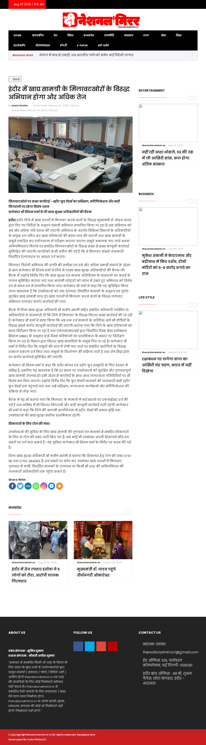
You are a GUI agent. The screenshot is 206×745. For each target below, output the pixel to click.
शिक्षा (178, 35)
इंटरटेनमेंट (19, 45)
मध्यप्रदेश (88, 35)
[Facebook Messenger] (51, 486)
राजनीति (109, 35)
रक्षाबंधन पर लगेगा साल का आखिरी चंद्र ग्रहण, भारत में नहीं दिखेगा (166, 365)
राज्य (146, 35)
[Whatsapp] (35, 486)
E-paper (82, 45)
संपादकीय (38, 35)
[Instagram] (193, 4)
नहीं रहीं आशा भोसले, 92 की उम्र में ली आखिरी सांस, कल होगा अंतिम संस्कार (167, 158)
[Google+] (181, 4)
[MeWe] (28, 486)
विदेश (70, 35)
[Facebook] (169, 4)
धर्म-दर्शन (103, 45)
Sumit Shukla (19, 105)
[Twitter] (175, 4)
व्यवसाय (128, 35)
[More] (59, 486)
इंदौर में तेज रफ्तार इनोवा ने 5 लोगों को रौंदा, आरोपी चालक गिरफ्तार (36, 575)
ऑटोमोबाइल (42, 45)
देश (55, 35)
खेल (163, 35)
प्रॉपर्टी (63, 45)
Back (16, 79)
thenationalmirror (23, 562)
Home (17, 35)
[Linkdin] (187, 4)
